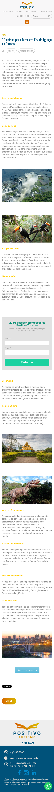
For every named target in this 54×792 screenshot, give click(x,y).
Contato (19, 11)
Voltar (9, 701)
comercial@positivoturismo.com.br (23, 758)
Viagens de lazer (26, 50)
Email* (8, 348)
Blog (11, 11)
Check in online (46, 11)
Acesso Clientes (31, 11)
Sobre (5, 11)
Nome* (8, 338)
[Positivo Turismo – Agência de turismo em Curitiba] (27, 5)
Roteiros (11, 50)
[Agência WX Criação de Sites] (27, 741)
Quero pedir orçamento (27, 670)
